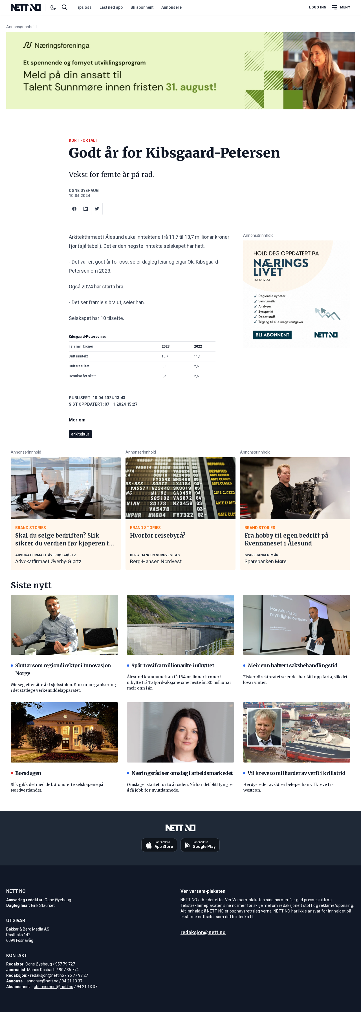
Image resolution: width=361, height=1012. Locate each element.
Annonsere (171, 7)
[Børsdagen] (64, 732)
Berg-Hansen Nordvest (156, 561)
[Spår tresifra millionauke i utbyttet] (180, 625)
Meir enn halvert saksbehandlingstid (293, 665)
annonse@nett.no (42, 981)
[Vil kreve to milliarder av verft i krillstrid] (296, 732)
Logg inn (317, 7)
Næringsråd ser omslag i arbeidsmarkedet (182, 773)
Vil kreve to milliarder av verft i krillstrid (296, 773)
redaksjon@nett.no (47, 975)
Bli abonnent (142, 7)
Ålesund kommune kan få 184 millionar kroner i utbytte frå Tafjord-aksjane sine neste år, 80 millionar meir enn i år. (179, 682)
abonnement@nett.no (53, 986)
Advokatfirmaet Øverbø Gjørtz (48, 561)
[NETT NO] (30, 7)
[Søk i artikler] (64, 7)
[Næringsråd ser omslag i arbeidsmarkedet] (180, 732)
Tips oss (84, 7)
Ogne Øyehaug (84, 190)
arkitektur (80, 434)
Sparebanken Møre (266, 561)
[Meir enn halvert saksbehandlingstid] (296, 625)
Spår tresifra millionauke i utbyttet (172, 665)
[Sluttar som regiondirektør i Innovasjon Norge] (64, 625)
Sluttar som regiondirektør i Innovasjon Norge (63, 669)
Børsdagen (28, 773)
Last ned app (111, 7)
